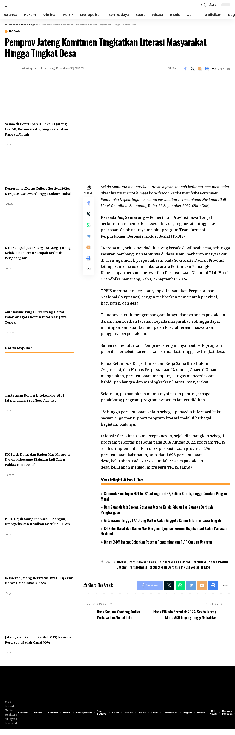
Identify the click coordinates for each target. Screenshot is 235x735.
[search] (203, 4)
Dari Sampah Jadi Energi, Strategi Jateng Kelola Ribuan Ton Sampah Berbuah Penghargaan (157, 509)
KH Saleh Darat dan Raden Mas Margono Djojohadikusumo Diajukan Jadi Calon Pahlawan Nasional (164, 531)
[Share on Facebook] (185, 68)
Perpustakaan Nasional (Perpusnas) (182, 561)
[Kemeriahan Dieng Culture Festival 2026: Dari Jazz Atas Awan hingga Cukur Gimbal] (22, 163)
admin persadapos (35, 68)
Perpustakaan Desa (142, 561)
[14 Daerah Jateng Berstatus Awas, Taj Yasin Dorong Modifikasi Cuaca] (22, 553)
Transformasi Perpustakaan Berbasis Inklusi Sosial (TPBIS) (169, 566)
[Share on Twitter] (192, 68)
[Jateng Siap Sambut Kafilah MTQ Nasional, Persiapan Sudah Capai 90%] (22, 612)
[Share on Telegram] (88, 235)
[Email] (199, 68)
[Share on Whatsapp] (88, 224)
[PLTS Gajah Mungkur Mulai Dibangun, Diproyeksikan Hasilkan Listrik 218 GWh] (22, 494)
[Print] (206, 68)
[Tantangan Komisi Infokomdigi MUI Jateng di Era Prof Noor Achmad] (22, 370)
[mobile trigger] (8, 5)
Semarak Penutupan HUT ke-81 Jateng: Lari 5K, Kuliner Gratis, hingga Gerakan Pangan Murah (164, 496)
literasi (122, 561)
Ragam (15, 31)
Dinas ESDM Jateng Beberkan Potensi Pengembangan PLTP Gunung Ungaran (158, 542)
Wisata (9, 203)
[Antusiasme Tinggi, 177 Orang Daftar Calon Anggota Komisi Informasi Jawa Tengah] (22, 287)
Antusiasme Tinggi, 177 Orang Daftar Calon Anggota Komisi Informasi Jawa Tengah (162, 520)
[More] (213, 68)
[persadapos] (31, 5)
